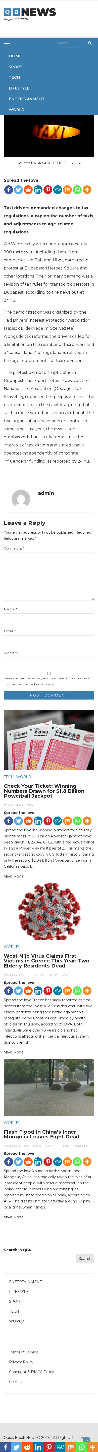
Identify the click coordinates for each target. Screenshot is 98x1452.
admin (46, 493)
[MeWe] (57, 189)
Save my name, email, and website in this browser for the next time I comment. (47, 681)
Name (10, 609)
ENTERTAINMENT (15, 98)
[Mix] (67, 189)
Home (15, 55)
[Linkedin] (38, 189)
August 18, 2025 (18, 1146)
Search (84, 1258)
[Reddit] (28, 189)
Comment (14, 548)
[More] (87, 189)
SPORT (15, 66)
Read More (14, 1217)
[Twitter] (18, 189)
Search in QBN (18, 1250)
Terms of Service (23, 1352)
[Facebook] (8, 189)
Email (10, 631)
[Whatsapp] (77, 189)
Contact (16, 1381)
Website (11, 653)
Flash (50, 1146)
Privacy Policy (21, 1362)
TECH (14, 77)
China (37, 1146)
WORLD (15, 109)
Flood (64, 1146)
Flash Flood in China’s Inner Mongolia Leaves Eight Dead (41, 1134)
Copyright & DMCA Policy (31, 1372)
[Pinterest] (47, 189)
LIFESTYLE (15, 88)
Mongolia (81, 1146)
